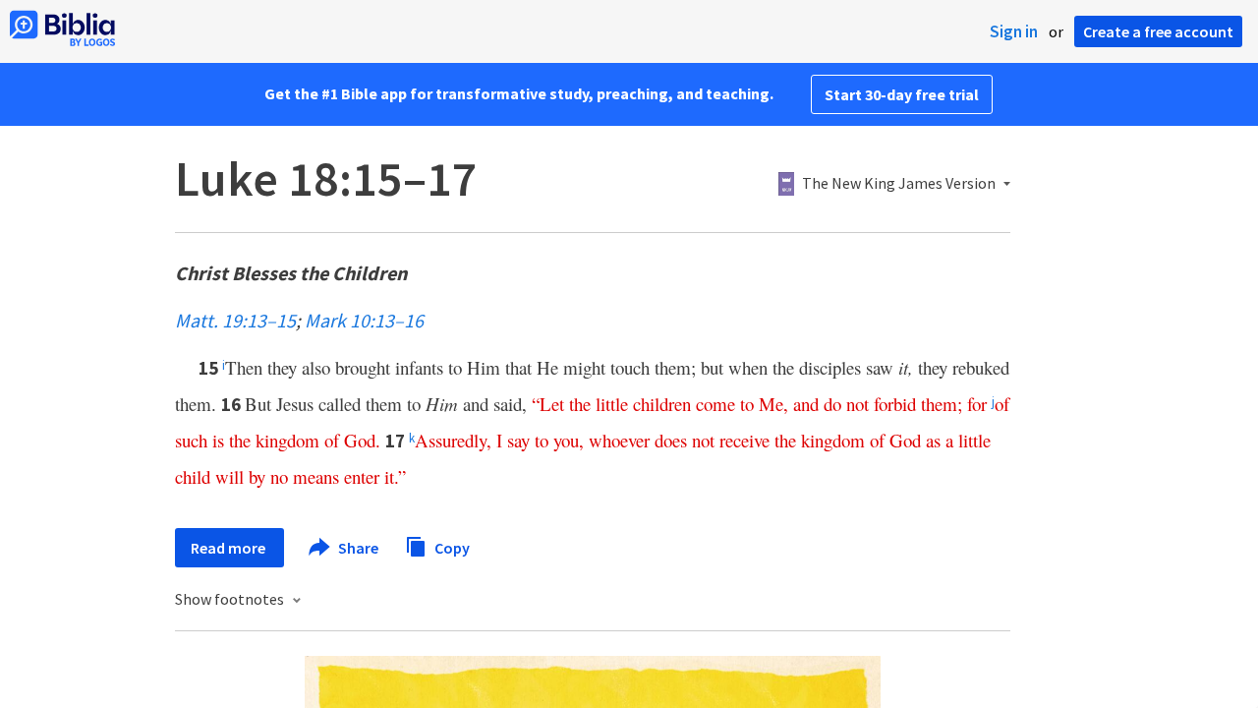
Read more (229, 548)
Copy (450, 547)
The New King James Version (899, 184)
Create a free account (1158, 31)
